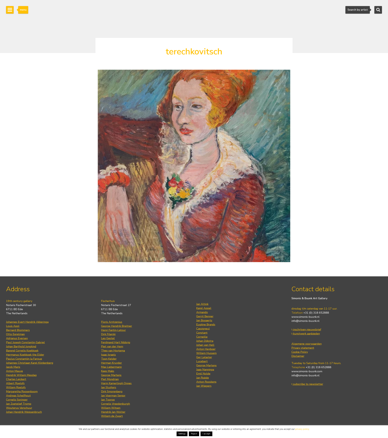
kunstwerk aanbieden (306, 333)
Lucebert (202, 361)
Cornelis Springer (17, 399)
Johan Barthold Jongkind (21, 346)
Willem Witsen (110, 408)
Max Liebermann (111, 367)
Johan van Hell (205, 345)
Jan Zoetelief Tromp (18, 404)
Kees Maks (107, 371)
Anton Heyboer (206, 349)
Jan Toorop (108, 399)
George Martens (111, 375)
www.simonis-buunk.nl (305, 317)
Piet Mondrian (110, 379)
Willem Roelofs (16, 387)
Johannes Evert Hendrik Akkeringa (27, 322)
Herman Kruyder (111, 363)
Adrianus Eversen (17, 338)
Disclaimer (297, 356)
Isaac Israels (108, 354)
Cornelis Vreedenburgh (115, 404)
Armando (202, 312)
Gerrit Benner (204, 316)
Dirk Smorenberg (111, 391)
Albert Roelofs (15, 383)
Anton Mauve (14, 371)
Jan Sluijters (108, 387)
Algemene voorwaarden (306, 344)
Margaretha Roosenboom (22, 391)
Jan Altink (202, 304)
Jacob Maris (13, 367)
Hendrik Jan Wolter (113, 412)
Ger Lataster (204, 357)
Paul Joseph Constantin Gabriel (25, 342)
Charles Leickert (16, 379)
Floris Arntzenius (111, 322)
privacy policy (302, 429)
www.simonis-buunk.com (306, 371)
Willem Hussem (206, 353)
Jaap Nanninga (205, 369)
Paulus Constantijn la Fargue (24, 359)
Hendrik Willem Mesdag (21, 375)
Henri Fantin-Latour (113, 330)
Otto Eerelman (15, 334)
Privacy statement (302, 348)
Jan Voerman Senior (113, 395)
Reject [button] (194, 433)
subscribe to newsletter (307, 384)
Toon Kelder (109, 359)
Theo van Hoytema (113, 350)
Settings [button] (182, 433)
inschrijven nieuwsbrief (306, 329)
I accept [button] (206, 433)
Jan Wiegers (203, 386)
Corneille (201, 337)
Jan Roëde (202, 378)
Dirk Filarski (108, 334)
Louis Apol (12, 326)
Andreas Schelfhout (18, 395)
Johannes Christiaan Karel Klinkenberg (29, 363)
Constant (201, 333)
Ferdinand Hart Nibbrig (115, 342)
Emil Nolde (203, 373)
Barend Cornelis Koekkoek (22, 350)
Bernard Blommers (18, 330)
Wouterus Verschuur (19, 408)
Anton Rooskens (206, 382)
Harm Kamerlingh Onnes (116, 383)
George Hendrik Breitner (116, 326)
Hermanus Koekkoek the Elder (25, 354)
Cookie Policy (299, 352)
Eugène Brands (205, 324)
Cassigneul (203, 328)
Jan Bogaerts (204, 320)
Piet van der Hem (112, 346)
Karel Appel (203, 308)
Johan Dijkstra (204, 341)
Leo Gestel (108, 338)
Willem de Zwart (112, 416)
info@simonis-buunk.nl (305, 321)
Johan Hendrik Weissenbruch (24, 412)
